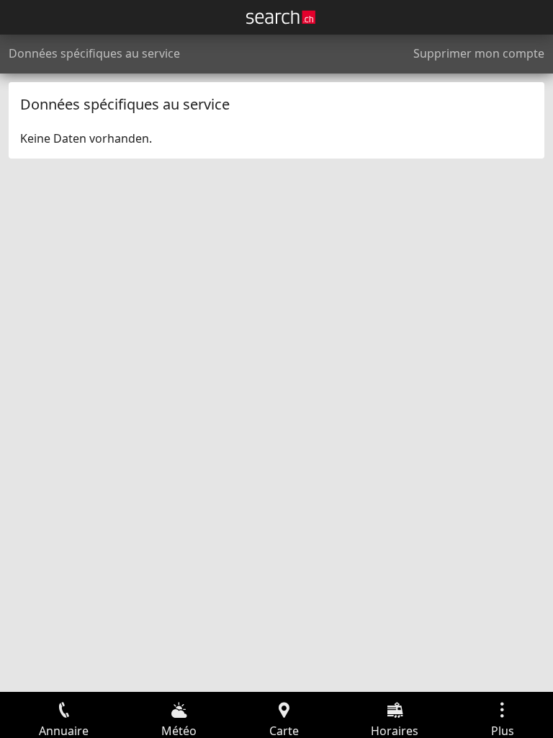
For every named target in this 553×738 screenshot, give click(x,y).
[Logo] (280, 17)
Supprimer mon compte (478, 53)
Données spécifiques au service (94, 53)
